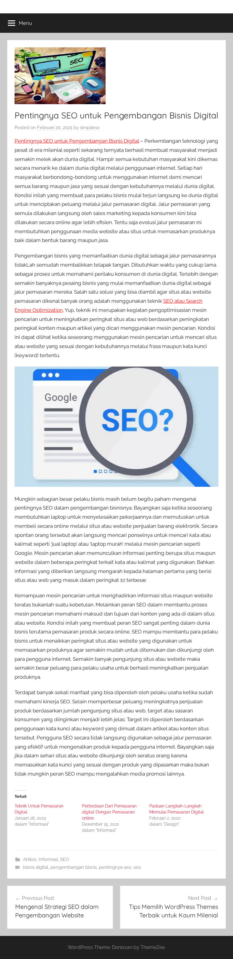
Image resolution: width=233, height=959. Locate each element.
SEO (64, 859)
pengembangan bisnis (73, 867)
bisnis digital (35, 867)
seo (137, 867)
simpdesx (90, 127)
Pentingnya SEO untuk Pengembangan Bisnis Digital (77, 141)
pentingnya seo (115, 867)
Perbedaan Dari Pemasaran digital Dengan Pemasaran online (109, 812)
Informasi (48, 859)
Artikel (29, 859)
